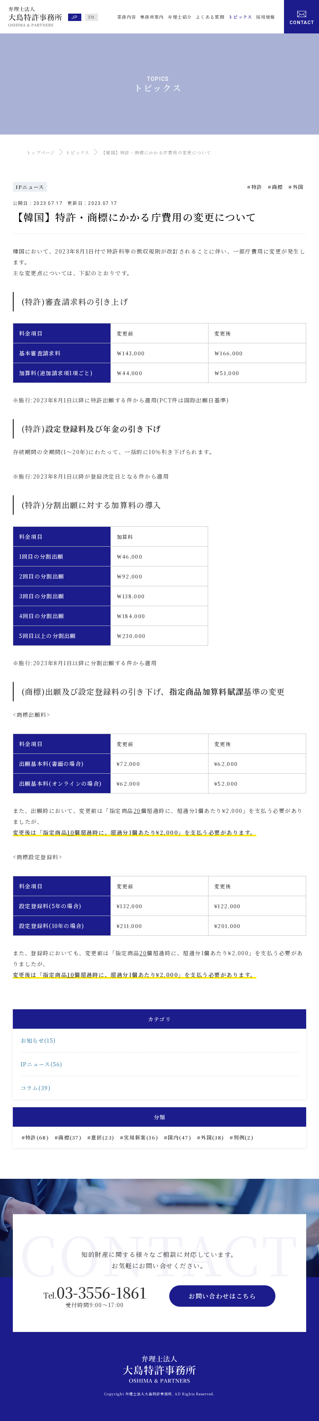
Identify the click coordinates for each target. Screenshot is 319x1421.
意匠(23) (102, 1137)
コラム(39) (36, 1088)
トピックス (78, 152)
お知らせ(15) (38, 1040)
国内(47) (179, 1137)
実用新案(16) (141, 1137)
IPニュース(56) (42, 1064)
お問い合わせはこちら (222, 1296)
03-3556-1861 (94, 1292)
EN (91, 17)
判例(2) (243, 1137)
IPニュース (30, 187)
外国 (298, 187)
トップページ (40, 152)
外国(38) (212, 1137)
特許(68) (37, 1137)
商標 (277, 187)
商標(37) (70, 1137)
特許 (257, 187)
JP (74, 17)
